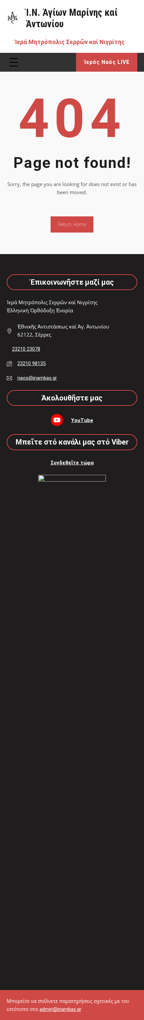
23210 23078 (26, 349)
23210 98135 (31, 363)
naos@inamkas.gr (37, 378)
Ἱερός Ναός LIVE (107, 62)
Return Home (72, 224)
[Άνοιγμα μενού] (14, 62)
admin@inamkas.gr (60, 1009)
